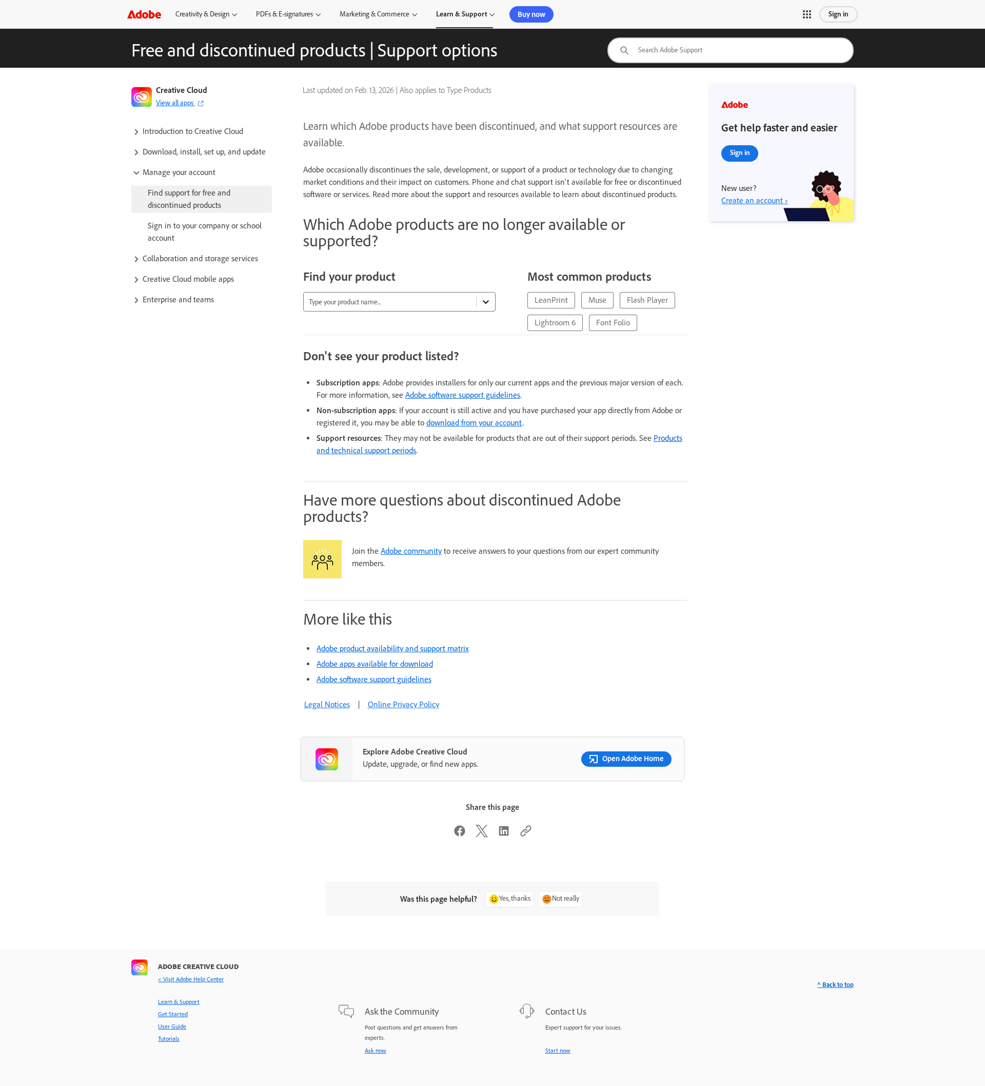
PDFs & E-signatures (284, 14)
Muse (597, 300)
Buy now (531, 14)
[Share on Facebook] (460, 834)
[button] (807, 14)
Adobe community (411, 551)
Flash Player (647, 300)
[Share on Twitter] (482, 834)
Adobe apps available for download (375, 664)
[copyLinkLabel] (526, 834)
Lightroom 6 (555, 322)
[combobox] (730, 50)
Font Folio (613, 322)
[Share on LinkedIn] (504, 834)
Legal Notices (327, 704)
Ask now (375, 1050)
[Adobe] (144, 14)
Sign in (839, 14)
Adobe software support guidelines (462, 395)
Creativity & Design (202, 14)
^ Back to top (835, 984)
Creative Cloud (181, 90)
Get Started (173, 1014)
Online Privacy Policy (403, 704)
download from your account (474, 423)
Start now (557, 1050)
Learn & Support (461, 14)
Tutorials (169, 1038)
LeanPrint (551, 300)
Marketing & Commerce (374, 14)
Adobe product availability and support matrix (393, 648)
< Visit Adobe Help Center (191, 979)
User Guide (172, 1026)
